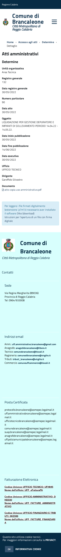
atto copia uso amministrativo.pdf (22, 190)
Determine (48, 42)
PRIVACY (50, 540)
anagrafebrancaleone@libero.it (31, 348)
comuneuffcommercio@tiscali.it (34, 363)
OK (9, 549)
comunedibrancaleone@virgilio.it (34, 355)
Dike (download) (25, 213)
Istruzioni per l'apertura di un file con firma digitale (28, 219)
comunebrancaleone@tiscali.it (29, 351)
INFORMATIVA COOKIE (28, 549)
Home (10, 42)
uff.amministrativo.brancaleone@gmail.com (34, 344)
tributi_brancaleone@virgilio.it (28, 359)
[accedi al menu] (54, 21)
